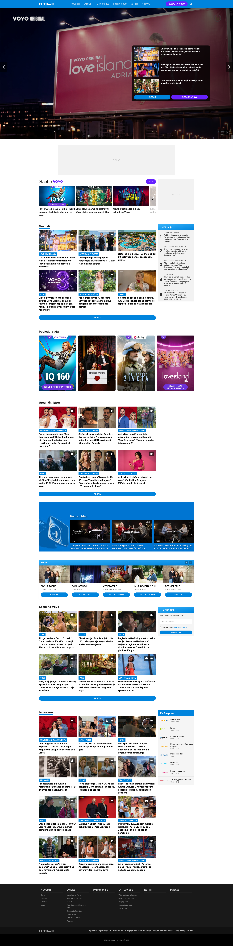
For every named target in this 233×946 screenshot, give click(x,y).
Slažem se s (175, 627)
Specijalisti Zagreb (74, 898)
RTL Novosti (167, 609)
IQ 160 (69, 902)
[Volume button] (226, 132)
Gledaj (152, 97)
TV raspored (102, 4)
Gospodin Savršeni (74, 911)
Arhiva (97, 318)
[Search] (191, 4)
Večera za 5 (123, 908)
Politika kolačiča (144, 931)
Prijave (146, 4)
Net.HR (134, 4)
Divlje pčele (71, 914)
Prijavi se (176, 632)
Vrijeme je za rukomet (127, 895)
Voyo (43, 905)
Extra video (120, 4)
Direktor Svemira (73, 918)
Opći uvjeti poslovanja (184, 931)
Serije (43, 895)
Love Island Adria (74, 895)
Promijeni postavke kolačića (163, 931)
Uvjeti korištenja (104, 931)
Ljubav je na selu (125, 905)
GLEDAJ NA (173, 4)
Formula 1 (70, 921)
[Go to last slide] (3, 67)
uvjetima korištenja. (180, 627)
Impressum (93, 931)
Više (151, 181)
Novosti (75, 4)
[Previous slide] (41, 360)
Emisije (88, 4)
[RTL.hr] (46, 4)
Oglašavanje (132, 931)
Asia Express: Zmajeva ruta (76, 906)
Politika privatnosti (119, 931)
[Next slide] (229, 67)
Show (44, 562)
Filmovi (44, 898)
